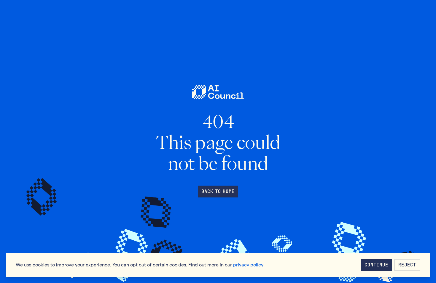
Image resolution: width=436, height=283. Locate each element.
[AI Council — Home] (218, 92)
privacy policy (248, 264)
